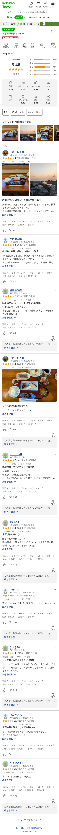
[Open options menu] (55, 152)
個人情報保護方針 (34, 828)
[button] (10, 133)
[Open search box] (5, 112)
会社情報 (20, 828)
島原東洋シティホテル (13, 33)
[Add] (53, 31)
